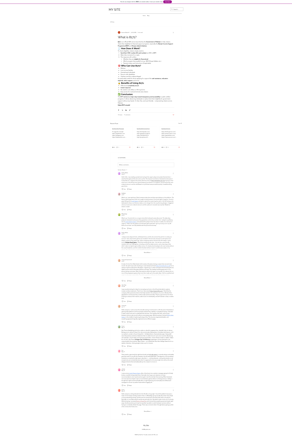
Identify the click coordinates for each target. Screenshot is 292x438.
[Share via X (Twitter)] (122, 110)
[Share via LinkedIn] (126, 110)
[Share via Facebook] (118, 110)
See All (180, 123)
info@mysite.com (146, 429)
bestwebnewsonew (143, 129)
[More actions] (173, 32)
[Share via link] (129, 110)
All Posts (112, 22)
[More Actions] (173, 173)
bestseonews (166, 129)
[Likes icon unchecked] (122, 189)
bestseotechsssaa (118, 129)
